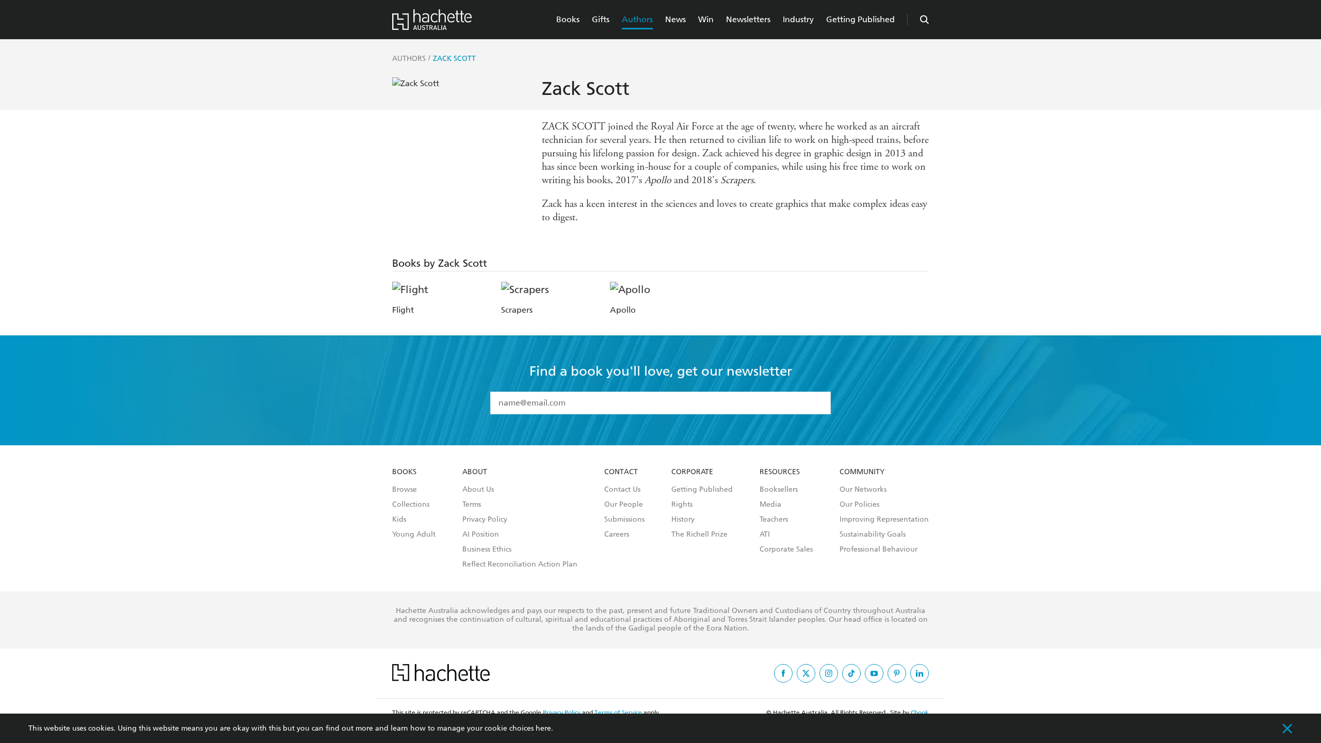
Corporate (692, 472)
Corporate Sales (786, 549)
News (675, 19)
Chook (920, 712)
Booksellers (779, 489)
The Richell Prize (699, 534)
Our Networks (863, 489)
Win (706, 19)
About (474, 472)
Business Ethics (486, 549)
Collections (410, 504)
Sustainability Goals (873, 534)
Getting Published (860, 19)
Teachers (774, 519)
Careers (616, 534)
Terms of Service (618, 712)
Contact (621, 472)
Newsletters (748, 19)
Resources (780, 472)
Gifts (600, 19)
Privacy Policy (484, 519)
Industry (798, 19)
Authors (637, 19)
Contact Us (622, 489)
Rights (681, 504)
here (543, 728)
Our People (623, 504)
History (683, 519)
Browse (404, 489)
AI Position (480, 534)
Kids (399, 519)
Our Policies (859, 504)
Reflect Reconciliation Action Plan (519, 564)
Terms (471, 504)
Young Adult (414, 534)
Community (862, 472)
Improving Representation (884, 519)
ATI (765, 534)
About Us (478, 489)
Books (567, 19)
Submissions (624, 519)
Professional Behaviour (878, 549)
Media (770, 504)
